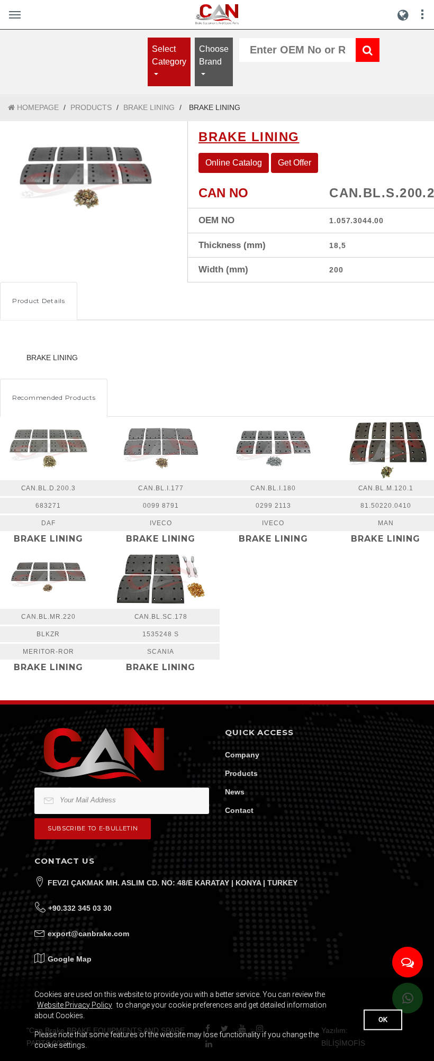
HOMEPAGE (37, 107)
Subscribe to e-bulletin (93, 828)
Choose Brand (214, 55)
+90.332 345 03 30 (80, 908)
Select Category (169, 55)
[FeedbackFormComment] (407, 962)
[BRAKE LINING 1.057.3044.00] (85, 177)
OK (382, 1019)
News (235, 792)
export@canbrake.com (88, 933)
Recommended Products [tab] (53, 397)
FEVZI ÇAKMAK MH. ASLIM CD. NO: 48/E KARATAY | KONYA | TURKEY (172, 883)
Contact (239, 810)
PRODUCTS (91, 107)
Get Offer (294, 162)
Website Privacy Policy (74, 1005)
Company (242, 755)
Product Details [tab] (38, 301)
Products (241, 773)
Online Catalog (233, 162)
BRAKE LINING (149, 107)
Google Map (70, 959)
